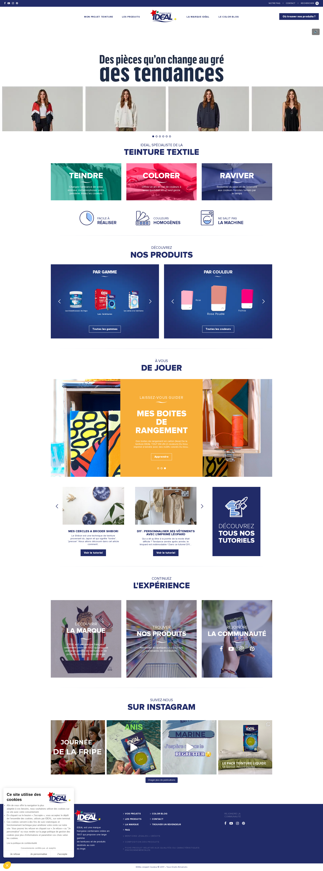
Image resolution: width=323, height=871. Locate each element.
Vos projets (133, 813)
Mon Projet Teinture (98, 16)
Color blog (159, 813)
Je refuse (15, 854)
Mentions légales (136, 836)
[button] (7, 865)
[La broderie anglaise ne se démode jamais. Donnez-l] (189, 747)
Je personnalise (38, 854)
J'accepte (62, 854)
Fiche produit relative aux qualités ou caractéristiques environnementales (162, 849)
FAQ (127, 830)
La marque (132, 824)
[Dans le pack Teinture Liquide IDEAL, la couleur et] (245, 747)
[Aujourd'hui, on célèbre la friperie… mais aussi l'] (78, 747)
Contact (157, 819)
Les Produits (131, 16)
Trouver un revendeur (166, 824)
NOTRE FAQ (274, 3)
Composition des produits (142, 842)
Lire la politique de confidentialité (22, 843)
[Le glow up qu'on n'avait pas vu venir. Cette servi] (134, 747)
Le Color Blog (229, 16)
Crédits (155, 836)
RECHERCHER (307, 3)
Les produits (133, 819)
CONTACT (290, 3)
